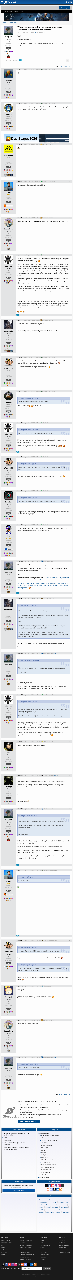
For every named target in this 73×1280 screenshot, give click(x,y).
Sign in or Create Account (29, 1121)
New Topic (64, 8)
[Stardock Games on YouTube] (52, 1185)
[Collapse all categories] (70, 1133)
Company (44, 1237)
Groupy (3, 1254)
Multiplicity (4, 1252)
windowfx (41, 1212)
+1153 (8, 277)
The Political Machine (25, 1252)
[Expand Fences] (40, 1150)
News (42, 1250)
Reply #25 (20, 1057)
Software (4, 1237)
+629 (8, 513)
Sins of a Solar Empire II (26, 1247)
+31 (9, 342)
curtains (41, 1215)
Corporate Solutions (6, 1242)
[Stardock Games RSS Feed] (60, 1189)
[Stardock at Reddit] (48, 1189)
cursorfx (55, 1210)
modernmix (48, 1215)
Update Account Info (64, 1252)
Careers (43, 1247)
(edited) (54, 653)
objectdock (53, 1202)
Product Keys (62, 1247)
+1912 (8, 545)
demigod (61, 1210)
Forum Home (8, 11)
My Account (62, 1242)
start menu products (59, 1200)
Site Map (48, 1277)
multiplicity (61, 1202)
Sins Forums (47, 986)
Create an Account (64, 1245)
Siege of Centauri (24, 1257)
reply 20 (33, 947)
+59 (9, 48)
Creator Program (45, 1254)
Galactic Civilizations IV (26, 1245)
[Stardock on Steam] (62, 1185)
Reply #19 (20, 775)
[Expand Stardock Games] (38, 1174)
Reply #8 (19, 357)
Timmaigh (8, 997)
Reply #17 (20, 695)
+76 (9, 1008)
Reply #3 (19, 144)
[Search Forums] (71, 2)
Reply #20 (20, 809)
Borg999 (8, 37)
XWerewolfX (8, 331)
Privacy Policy (26, 1277)
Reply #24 (20, 1020)
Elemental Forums (47, 144)
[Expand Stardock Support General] (40, 1140)
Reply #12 (20, 491)
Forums (43, 1259)
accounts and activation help (60, 1205)
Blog (42, 1242)
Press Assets (44, 1252)
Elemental (22, 1242)
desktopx (47, 1207)
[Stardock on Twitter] (46, 1185)
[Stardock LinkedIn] (57, 1189)
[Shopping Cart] (69, 2)
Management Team (46, 1245)
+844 (8, 92)
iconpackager (64, 1207)
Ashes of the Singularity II (26, 1240)
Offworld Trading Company (27, 1254)
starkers (8, 266)
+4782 (8, 202)
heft (8, 752)
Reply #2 (19, 103)
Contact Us (43, 1257)
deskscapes (47, 1205)
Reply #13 (20, 525)
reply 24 (35, 1064)
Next (65, 66)
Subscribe (47, 1268)
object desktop (50, 1212)
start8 (40, 1205)
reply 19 (33, 816)
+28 (9, 764)
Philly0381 (8, 80)
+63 (9, 798)
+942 (8, 411)
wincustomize (55, 1207)
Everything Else (12, 22)
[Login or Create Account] (66, 2)
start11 (41, 1210)
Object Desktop (5, 1240)
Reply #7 (19, 320)
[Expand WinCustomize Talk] (40, 1169)
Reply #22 (20, 940)
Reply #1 (19, 69)
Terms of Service (35, 1277)
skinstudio (47, 1210)
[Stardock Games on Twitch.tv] (56, 1185)
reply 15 (36, 660)
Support (62, 1237)
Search (16, 11)
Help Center (62, 1240)
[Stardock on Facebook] (49, 1185)
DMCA (42, 1277)
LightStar (8, 114)
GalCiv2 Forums (48, 741)
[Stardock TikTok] (54, 1189)
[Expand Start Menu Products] (40, 1167)
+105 (8, 240)
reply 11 (35, 498)
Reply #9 (19, 391)
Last (69, 66)
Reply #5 (19, 218)
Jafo (8, 536)
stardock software (43, 1202)
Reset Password (63, 1250)
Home (4, 22)
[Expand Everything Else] (38, 1177)
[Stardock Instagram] (59, 1185)
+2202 (8, 380)
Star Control (23, 1250)
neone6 (8, 402)
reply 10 (33, 464)
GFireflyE (8, 786)
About (42, 1240)
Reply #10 (20, 423)
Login (21, 11)
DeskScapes (4, 1250)
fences (41, 1200)
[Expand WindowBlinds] (40, 1172)
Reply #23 (20, 986)
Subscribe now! (18, 1190)
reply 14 (33, 605)
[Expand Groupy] (40, 1152)
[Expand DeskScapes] (40, 1147)
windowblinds (48, 1200)
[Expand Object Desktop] (40, 1138)
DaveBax (8, 502)
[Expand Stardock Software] (38, 1133)
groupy (67, 1202)
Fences (3, 1247)
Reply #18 (20, 741)
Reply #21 (20, 870)
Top (69, 69)
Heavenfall (8, 155)
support (56, 1215)
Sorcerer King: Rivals (25, 1259)
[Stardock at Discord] (51, 1189)
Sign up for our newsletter (10, 1268)
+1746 (8, 123)
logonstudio (66, 1212)
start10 (41, 1207)
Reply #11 (20, 457)
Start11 (3, 1245)
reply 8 (35, 398)
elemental (58, 1212)
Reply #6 (19, 255)
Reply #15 (20, 598)
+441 (8, 167)
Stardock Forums (41, 32)
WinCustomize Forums (48, 69)
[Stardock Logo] (10, 2)
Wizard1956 (8, 368)
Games (22, 1237)
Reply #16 (20, 653)
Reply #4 (19, 181)
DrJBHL (8, 192)
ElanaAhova (8, 229)
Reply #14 (20, 561)
